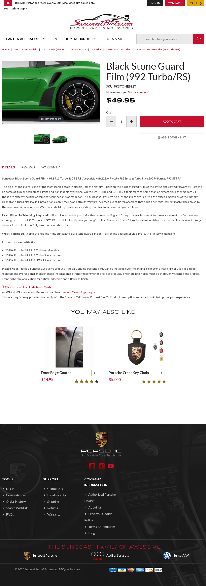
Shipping (53, 501)
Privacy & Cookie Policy (98, 517)
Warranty (50, 167)
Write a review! (138, 92)
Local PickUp (56, 495)
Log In (10, 488)
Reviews (28, 167)
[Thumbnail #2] (60, 139)
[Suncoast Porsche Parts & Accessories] (101, 21)
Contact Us (55, 488)
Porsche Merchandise (73, 39)
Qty (108, 112)
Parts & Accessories (23, 39)
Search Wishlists (17, 508)
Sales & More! (117, 39)
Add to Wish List (173, 137)
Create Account (17, 495)
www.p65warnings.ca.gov (79, 292)
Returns (52, 508)
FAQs (10, 514)
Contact (175, 3)
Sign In (155, 3)
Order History (16, 501)
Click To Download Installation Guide (28, 287)
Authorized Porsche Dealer (100, 497)
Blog (91, 533)
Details (8, 167)
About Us (95, 507)
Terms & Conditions (101, 526)
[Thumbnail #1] (42, 139)
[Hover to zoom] (51, 92)
